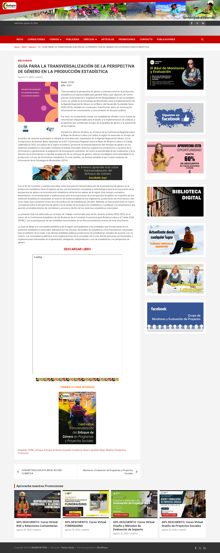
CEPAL (31, 450)
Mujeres (110, 450)
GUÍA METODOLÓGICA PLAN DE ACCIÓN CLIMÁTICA (42, 472)
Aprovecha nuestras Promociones (39, 486)
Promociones (127, 39)
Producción (23, 453)
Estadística (77, 450)
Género (86, 450)
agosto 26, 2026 (24, 530)
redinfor (39, 77)
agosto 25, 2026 (120, 533)
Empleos (89, 39)
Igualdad (95, 450)
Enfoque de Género (53, 450)
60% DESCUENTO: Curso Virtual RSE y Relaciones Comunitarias (37, 524)
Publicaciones (166, 39)
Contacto (146, 39)
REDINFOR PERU (39, 547)
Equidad (67, 450)
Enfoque (39, 450)
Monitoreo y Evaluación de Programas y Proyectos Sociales (108, 472)
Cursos (54, 39)
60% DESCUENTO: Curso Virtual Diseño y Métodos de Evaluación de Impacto (133, 525)
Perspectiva (120, 450)
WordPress (102, 547)
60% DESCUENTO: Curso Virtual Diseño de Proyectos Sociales (182, 524)
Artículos (107, 39)
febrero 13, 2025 (26, 77)
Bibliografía (25, 60)
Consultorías (36, 39)
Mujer (102, 450)
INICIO (19, 39)
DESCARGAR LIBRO (77, 249)
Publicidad (72, 39)
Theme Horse (67, 547)
